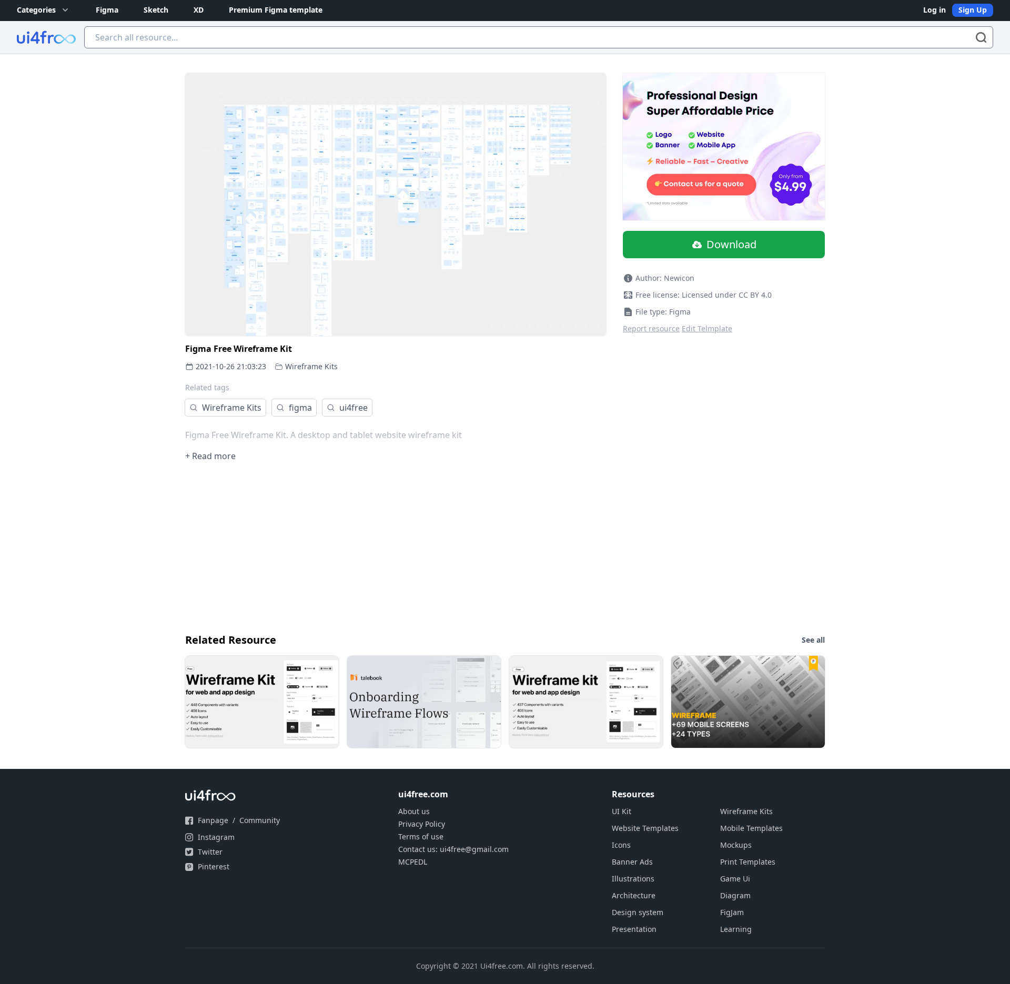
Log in (934, 10)
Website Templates (645, 828)
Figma (107, 10)
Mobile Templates (751, 828)
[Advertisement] (500, 546)
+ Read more (210, 456)
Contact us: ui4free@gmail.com (453, 849)
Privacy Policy (421, 824)
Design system (637, 912)
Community (259, 820)
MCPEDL (412, 862)
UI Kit (621, 811)
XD (199, 10)
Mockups (736, 845)
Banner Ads (632, 862)
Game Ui (735, 879)
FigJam (732, 912)
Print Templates (747, 862)
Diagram (735, 895)
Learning (736, 929)
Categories (36, 10)
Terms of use (420, 836)
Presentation (634, 929)
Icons (621, 845)
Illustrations (633, 879)
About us (414, 811)
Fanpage (213, 820)
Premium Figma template (275, 10)
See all (813, 640)
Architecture (633, 895)
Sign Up (972, 10)
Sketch (156, 10)
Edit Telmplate (707, 328)
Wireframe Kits (311, 366)
